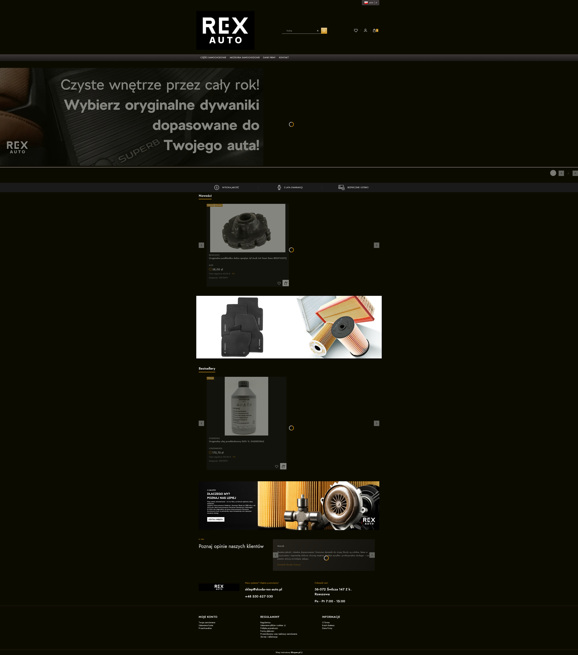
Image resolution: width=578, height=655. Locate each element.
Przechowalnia (205, 628)
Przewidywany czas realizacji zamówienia (278, 633)
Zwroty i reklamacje (268, 636)
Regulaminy (265, 622)
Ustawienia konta (206, 625)
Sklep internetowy (288, 652)
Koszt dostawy (328, 625)
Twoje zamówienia (207, 622)
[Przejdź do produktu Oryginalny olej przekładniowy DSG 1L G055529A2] (246, 406)
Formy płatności (267, 631)
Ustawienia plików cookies (272, 625)
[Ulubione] (356, 30)
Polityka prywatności (269, 628)
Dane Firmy (327, 628)
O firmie (325, 622)
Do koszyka (286, 283)
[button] (324, 31)
